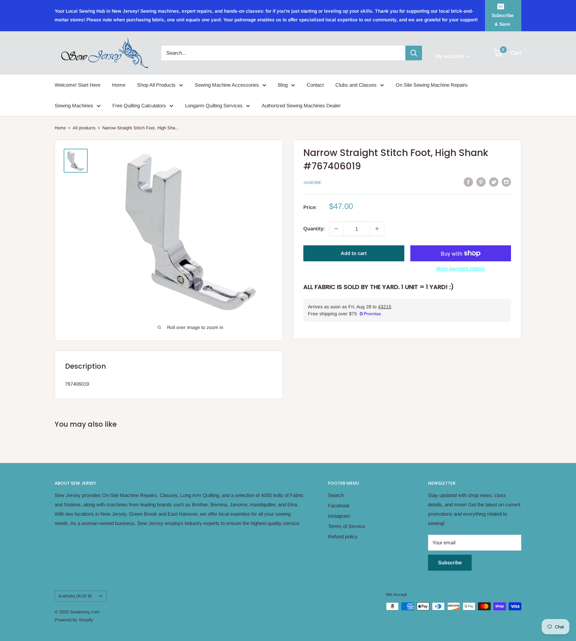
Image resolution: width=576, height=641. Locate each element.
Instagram (339, 516)
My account (450, 56)
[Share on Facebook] (468, 182)
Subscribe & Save (503, 20)
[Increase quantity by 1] (377, 229)
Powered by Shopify (74, 619)
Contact (315, 85)
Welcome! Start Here (77, 85)
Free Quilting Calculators (139, 105)
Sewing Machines (74, 105)
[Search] (413, 53)
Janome (312, 182)
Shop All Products (156, 85)
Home (118, 85)
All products (84, 127)
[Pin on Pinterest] (481, 182)
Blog (283, 85)
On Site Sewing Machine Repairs (432, 85)
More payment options (460, 268)
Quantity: (314, 228)
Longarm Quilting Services (214, 105)
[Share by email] (506, 182)
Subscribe (450, 562)
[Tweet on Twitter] (493, 182)
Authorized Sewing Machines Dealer (301, 105)
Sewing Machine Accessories (227, 85)
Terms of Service (346, 526)
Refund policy (343, 536)
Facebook (339, 505)
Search (336, 495)
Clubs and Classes (356, 85)
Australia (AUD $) (75, 595)
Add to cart (354, 253)
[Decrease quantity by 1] (336, 229)
